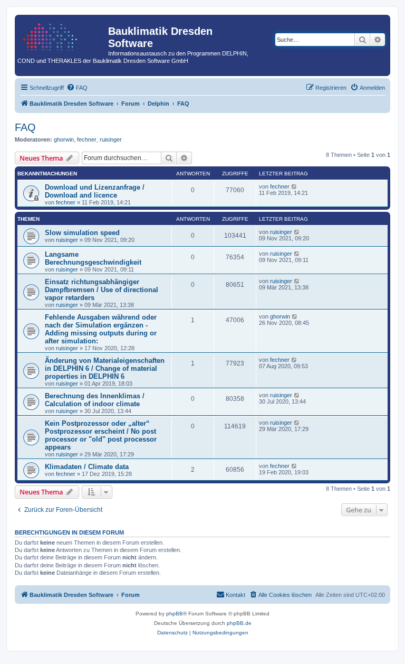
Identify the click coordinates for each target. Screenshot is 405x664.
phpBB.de (239, 623)
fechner (87, 139)
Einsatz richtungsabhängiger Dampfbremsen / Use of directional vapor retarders (101, 290)
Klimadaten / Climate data (87, 467)
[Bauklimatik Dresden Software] (62, 34)
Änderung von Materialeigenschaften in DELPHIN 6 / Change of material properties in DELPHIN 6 (105, 368)
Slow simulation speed (82, 233)
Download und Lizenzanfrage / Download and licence (94, 191)
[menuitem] (77, 87)
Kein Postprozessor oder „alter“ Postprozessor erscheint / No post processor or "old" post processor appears (101, 435)
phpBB (174, 613)
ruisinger (111, 139)
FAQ (25, 127)
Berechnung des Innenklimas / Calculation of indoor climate (94, 400)
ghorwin (64, 139)
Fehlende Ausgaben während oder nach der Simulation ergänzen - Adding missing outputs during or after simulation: (101, 329)
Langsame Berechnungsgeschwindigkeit (93, 258)
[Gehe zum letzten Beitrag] (294, 186)
